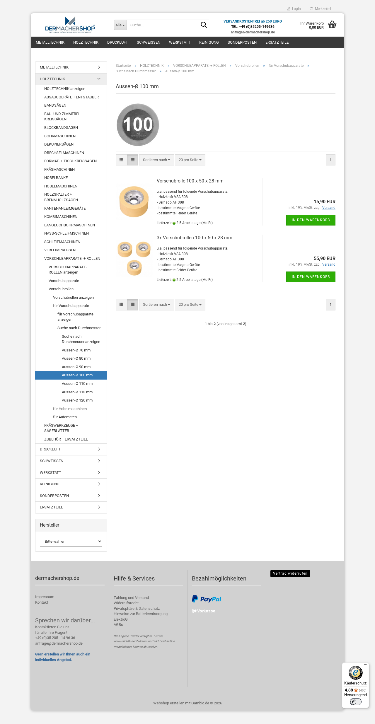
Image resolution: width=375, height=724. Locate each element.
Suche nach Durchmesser (78, 328)
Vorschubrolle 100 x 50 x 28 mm (190, 181)
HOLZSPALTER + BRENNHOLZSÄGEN (61, 197)
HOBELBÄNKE (56, 177)
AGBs (118, 624)
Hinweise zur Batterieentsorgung (141, 614)
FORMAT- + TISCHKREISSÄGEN (70, 161)
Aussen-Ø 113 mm (77, 392)
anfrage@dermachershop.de (59, 643)
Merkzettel (322, 9)
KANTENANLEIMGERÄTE (65, 208)
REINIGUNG (209, 42)
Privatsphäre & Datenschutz (137, 608)
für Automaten (65, 417)
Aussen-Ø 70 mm (76, 350)
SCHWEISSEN (148, 42)
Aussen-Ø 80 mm (76, 358)
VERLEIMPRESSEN (60, 250)
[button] (121, 160)
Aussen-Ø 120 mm (77, 400)
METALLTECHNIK (50, 42)
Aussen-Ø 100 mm (77, 375)
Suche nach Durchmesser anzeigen (81, 339)
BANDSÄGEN (55, 105)
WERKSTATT (179, 42)
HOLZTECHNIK (85, 42)
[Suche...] (203, 25)
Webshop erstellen (168, 703)
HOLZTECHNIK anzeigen (64, 88)
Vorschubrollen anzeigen (73, 297)
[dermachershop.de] (70, 25)
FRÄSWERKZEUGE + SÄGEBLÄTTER (61, 428)
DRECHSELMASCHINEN (64, 153)
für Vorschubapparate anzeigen (75, 317)
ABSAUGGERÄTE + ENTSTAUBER (71, 97)
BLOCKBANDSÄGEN (61, 127)
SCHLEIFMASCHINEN (62, 242)
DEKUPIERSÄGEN (59, 144)
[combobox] (156, 160)
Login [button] (295, 9)
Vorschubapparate (64, 281)
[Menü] (365, 666)
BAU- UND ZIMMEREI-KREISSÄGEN (62, 117)
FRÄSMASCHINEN (59, 169)
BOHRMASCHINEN (60, 136)
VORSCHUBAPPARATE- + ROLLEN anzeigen (69, 270)
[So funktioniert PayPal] (206, 598)
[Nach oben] (359, 715)
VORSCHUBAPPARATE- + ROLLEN (72, 258)
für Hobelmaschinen (70, 409)
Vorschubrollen (61, 289)
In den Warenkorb (311, 220)
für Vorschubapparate (71, 305)
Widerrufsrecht (126, 603)
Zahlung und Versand (131, 597)
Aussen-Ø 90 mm (76, 367)
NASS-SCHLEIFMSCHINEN (66, 233)
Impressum (44, 597)
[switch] (356, 701)
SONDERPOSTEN (242, 42)
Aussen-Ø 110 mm (77, 383)
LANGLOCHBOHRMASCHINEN (69, 225)
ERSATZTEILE (277, 42)
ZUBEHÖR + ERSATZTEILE (66, 439)
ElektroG (121, 619)
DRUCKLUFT (117, 42)
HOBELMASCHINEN (60, 186)
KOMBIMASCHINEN (60, 216)
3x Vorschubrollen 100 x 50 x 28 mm (194, 237)
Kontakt (41, 602)
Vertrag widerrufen (290, 573)
